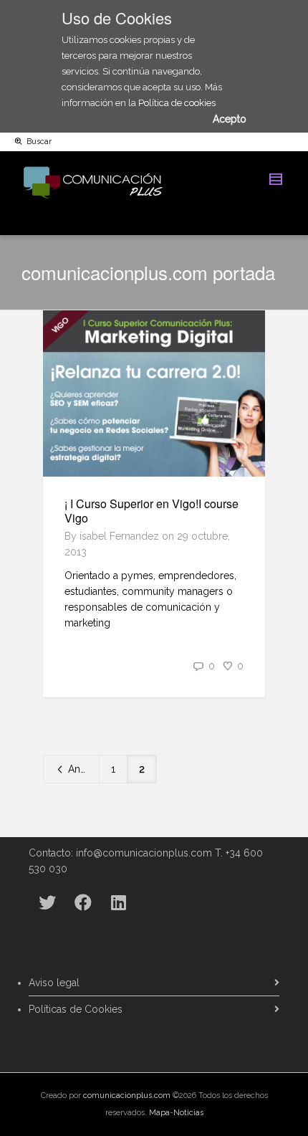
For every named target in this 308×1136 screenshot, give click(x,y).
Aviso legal (54, 982)
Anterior (82, 769)
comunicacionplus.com (126, 1095)
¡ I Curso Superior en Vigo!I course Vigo (151, 510)
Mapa (159, 1112)
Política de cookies (177, 102)
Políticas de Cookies (75, 1009)
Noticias (188, 1112)
